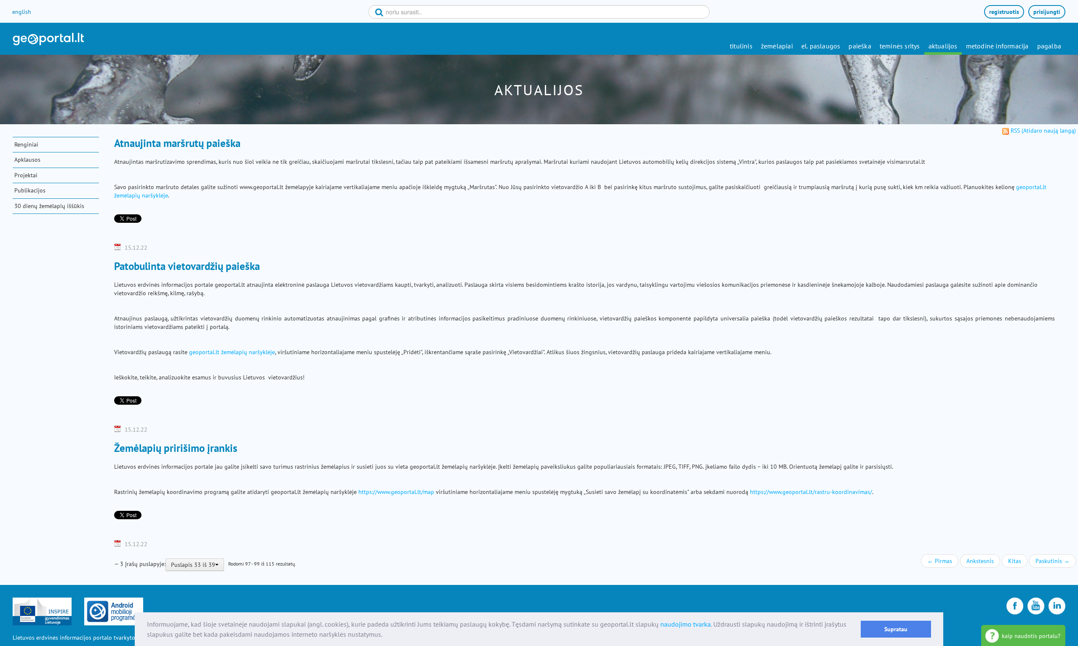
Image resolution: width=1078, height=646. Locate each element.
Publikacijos (29, 190)
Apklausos (27, 159)
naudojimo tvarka (685, 624)
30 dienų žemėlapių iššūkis (49, 206)
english (21, 12)
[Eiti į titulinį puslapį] (48, 39)
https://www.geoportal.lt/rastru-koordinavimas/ (811, 492)
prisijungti (1046, 12)
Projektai (25, 175)
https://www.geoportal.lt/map (396, 492)
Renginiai (26, 144)
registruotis (1004, 12)
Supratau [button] (895, 629)
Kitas (1014, 561)
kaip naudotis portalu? (1031, 636)
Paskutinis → (1052, 561)
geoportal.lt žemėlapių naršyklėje (232, 352)
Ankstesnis (980, 561)
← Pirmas (939, 561)
